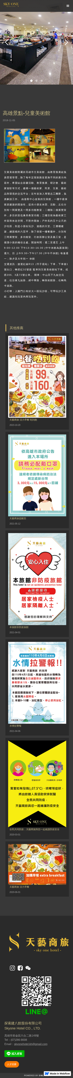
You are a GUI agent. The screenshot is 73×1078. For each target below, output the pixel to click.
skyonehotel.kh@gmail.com (30, 1044)
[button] (68, 6)
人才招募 (11, 1064)
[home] (20, 6)
